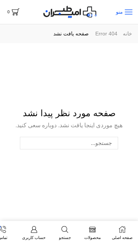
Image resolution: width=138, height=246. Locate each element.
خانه (127, 34)
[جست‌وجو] (26, 143)
